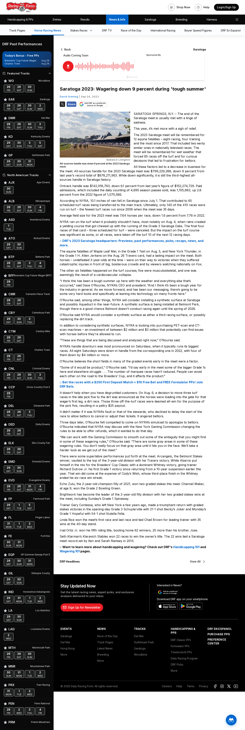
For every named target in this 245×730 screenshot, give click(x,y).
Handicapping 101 (186, 547)
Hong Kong (67, 648)
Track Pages (105, 642)
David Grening (69, 96)
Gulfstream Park (144, 642)
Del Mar (65, 642)
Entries (57, 19)
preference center (216, 641)
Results (85, 19)
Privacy (203, 686)
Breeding (181, 19)
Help (179, 686)
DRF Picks (177, 664)
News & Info (117, 19)
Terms (190, 686)
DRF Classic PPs (181, 640)
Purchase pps (218, 634)
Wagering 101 (70, 551)
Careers (167, 686)
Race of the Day (107, 636)
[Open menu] (237, 20)
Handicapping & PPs (20, 19)
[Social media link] (215, 686)
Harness (212, 19)
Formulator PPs (180, 646)
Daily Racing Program (184, 658)
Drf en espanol (219, 628)
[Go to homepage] (21, 7)
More (63, 654)
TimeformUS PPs (181, 652)
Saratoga (150, 19)
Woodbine (140, 654)
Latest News (105, 648)
